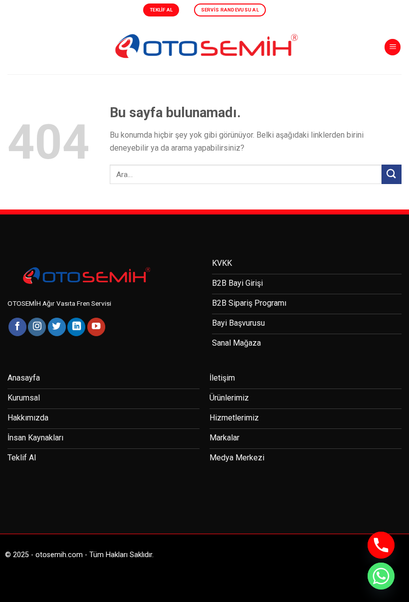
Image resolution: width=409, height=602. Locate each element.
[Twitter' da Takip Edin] (57, 327)
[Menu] (393, 47)
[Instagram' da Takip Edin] (37, 327)
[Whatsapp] (381, 576)
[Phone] (381, 545)
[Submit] (392, 174)
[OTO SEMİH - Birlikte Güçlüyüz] (204, 47)
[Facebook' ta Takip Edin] (17, 327)
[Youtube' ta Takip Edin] (96, 327)
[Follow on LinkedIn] (76, 327)
